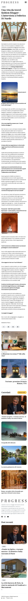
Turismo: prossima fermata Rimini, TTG (16, 382)
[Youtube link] (8, 517)
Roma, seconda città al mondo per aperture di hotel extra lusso (12, 492)
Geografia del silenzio (8, 443)
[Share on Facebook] (8, 327)
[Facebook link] (2, 517)
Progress (7, 596)
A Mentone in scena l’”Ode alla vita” (13, 355)
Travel (3, 580)
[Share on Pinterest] (13, 327)
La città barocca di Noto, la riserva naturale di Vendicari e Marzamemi (13, 585)
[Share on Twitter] (4, 327)
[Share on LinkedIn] (18, 327)
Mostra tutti (21, 392)
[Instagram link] (5, 517)
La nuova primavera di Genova (11, 467)
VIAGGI (3, 6)
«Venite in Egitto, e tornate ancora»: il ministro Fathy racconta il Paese (13, 417)
